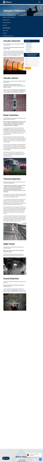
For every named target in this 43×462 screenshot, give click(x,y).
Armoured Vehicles (6, 19)
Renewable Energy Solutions (8, 35)
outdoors (10, 251)
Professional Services (7, 22)
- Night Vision (28, 49)
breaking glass (15, 290)
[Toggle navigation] (39, 2)
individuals (22, 90)
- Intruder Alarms (28, 44)
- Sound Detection (29, 51)
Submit (27, 68)
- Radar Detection (29, 46)
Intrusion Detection (6, 27)
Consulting (5, 33)
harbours (15, 55)
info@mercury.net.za (22, 461)
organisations (15, 90)
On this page (27, 40)
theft (8, 92)
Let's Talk (7, 458)
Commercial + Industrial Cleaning (9, 17)
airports (5, 55)
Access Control (5, 30)
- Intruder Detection (29, 43)
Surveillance (5, 25)
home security (7, 149)
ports (4, 129)
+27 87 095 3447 (22, 459)
